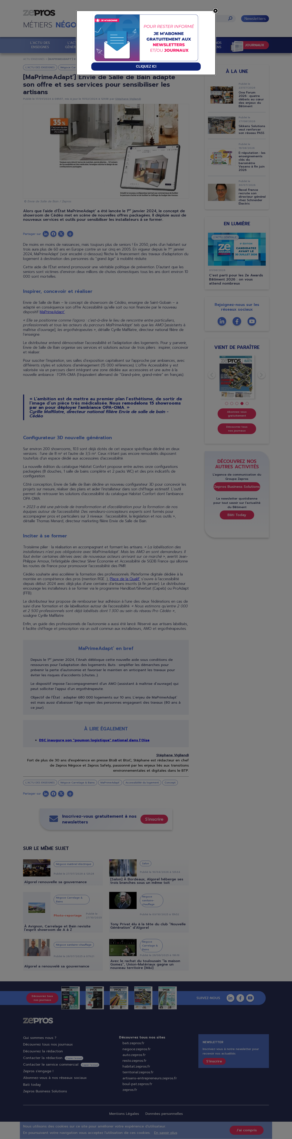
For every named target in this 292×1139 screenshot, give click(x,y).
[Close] (215, 10)
